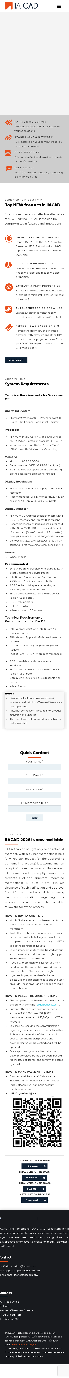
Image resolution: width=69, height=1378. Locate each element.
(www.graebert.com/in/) (24, 1344)
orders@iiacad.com (48, 1004)
